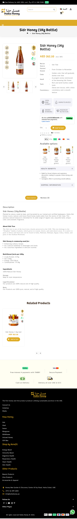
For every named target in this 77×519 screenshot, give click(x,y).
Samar (4, 428)
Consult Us (6, 405)
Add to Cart (59, 128)
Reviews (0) (45, 198)
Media (4, 411)
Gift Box (5, 440)
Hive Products (7, 477)
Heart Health (7, 462)
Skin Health (6, 465)
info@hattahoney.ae (12, 494)
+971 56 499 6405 (12, 491)
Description (31, 198)
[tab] (57, 168)
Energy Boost (7, 450)
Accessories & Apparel (10, 480)
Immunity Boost (8, 453)
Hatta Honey (24, 515)
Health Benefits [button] (48, 169)
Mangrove (5, 431)
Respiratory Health (9, 459)
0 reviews (55, 133)
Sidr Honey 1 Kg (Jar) (13, 332)
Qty (41, 127)
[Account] (71, 9)
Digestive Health (8, 456)
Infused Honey (7, 437)
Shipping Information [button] (51, 185)
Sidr (3, 422)
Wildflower (6, 434)
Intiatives (5, 408)
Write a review (46, 135)
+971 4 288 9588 (37, 2)
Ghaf (4, 425)
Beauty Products (8, 474)
